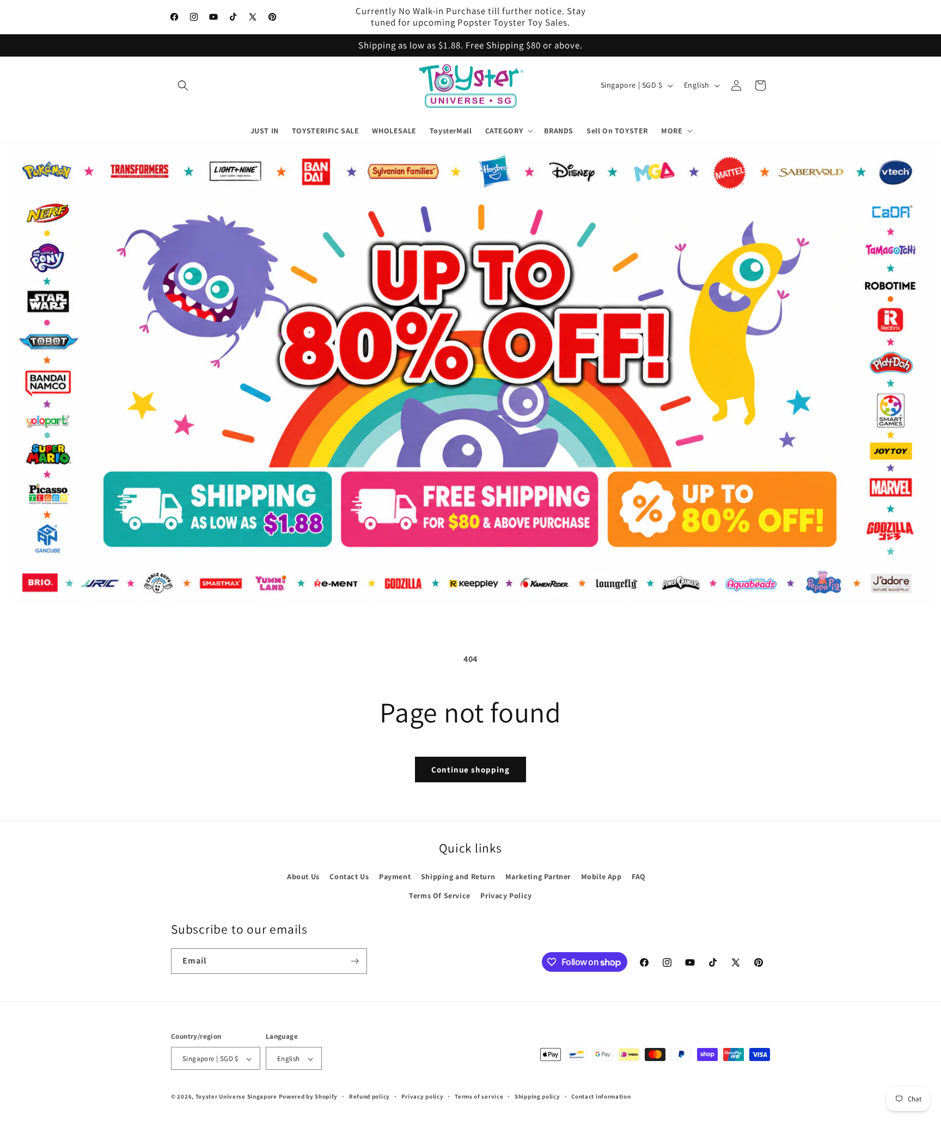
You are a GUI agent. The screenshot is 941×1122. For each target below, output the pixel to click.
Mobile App (601, 876)
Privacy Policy (505, 895)
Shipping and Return (458, 876)
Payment (395, 876)
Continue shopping (470, 769)
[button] (183, 85)
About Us (303, 876)
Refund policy (369, 1096)
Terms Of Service (440, 895)
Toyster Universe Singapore (236, 1097)
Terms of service (479, 1096)
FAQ (639, 876)
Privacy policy (422, 1096)
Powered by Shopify (308, 1097)
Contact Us (349, 876)
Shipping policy (537, 1096)
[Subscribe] (354, 961)
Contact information (601, 1096)
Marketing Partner (538, 876)
